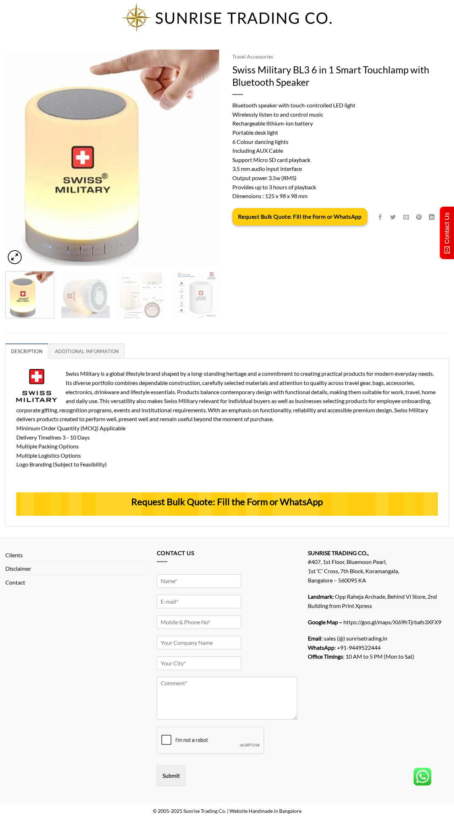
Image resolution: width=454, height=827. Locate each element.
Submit (171, 775)
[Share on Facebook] (380, 217)
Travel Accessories (252, 57)
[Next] (208, 157)
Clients (14, 555)
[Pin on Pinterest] (419, 217)
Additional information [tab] (87, 351)
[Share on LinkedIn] (432, 217)
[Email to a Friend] (406, 217)
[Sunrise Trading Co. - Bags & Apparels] (227, 17)
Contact (15, 582)
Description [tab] (27, 351)
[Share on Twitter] (393, 217)
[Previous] (18, 157)
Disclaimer (18, 568)
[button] (15, 257)
